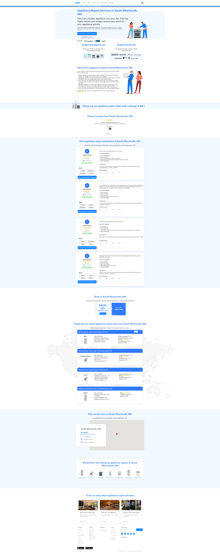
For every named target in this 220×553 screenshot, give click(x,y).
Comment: (97, 338)
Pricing (89, 2)
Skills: (80, 168)
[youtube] (128, 534)
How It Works (80, 530)
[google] (131, 534)
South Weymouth (90, 6)
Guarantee (113, 537)
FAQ (79, 532)
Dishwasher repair (119, 477)
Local (83, 6)
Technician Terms (114, 535)
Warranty (94, 2)
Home (79, 544)
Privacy (112, 529)
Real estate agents (103, 530)
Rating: (120, 339)
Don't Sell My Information (113, 539)
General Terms (113, 530)
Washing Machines (92, 538)
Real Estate (111, 2)
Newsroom (80, 541)
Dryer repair (91, 477)
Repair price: (121, 342)
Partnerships (102, 527)
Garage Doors (91, 530)
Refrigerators (91, 533)
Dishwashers (91, 535)
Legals (112, 527)
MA (85, 6)
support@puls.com (124, 537)
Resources (91, 527)
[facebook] (122, 534)
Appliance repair (98, 6)
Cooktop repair (138, 477)
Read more (82, 521)
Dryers (90, 540)
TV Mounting (91, 529)
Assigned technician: (123, 338)
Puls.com (79, 6)
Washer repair (110, 477)
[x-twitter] (125, 534)
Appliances (91, 532)
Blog (99, 2)
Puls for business (103, 529)
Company (80, 527)
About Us (80, 529)
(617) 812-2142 (89, 37)
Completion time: (122, 341)
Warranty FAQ (113, 533)
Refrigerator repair (82, 477)
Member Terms (114, 532)
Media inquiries (81, 543)
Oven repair (100, 477)
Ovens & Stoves (92, 537)
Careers (79, 538)
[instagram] (134, 534)
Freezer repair (128, 477)
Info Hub (79, 540)
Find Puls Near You (81, 535)
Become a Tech (104, 2)
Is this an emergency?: (123, 336)
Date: (95, 336)
